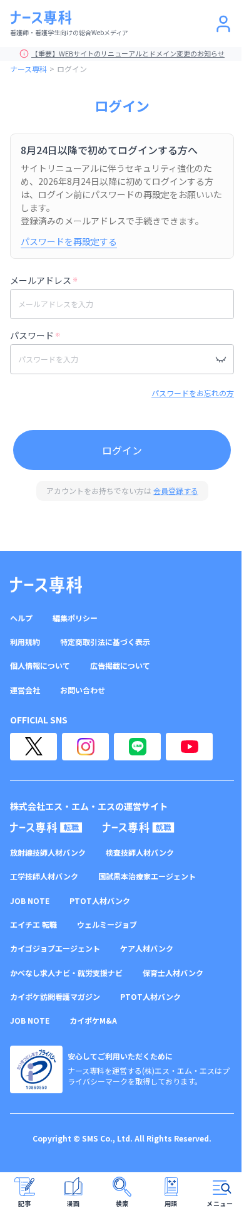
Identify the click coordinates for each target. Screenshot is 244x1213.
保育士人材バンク (173, 973)
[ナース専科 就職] (139, 827)
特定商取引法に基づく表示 (105, 642)
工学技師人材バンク (44, 876)
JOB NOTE (29, 900)
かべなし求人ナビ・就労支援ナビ (66, 973)
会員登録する (175, 490)
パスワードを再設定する (69, 241)
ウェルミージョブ (107, 924)
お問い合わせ (82, 690)
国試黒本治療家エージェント (147, 876)
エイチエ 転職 (33, 924)
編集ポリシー (75, 618)
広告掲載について (120, 665)
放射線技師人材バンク (48, 852)
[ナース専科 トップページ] (46, 585)
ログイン (122, 450)
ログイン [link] (72, 68)
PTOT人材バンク (99, 900)
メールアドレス (44, 280)
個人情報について (40, 665)
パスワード (35, 335)
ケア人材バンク (146, 948)
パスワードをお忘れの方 (192, 392)
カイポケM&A (93, 1020)
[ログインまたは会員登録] (223, 23)
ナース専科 (28, 68)
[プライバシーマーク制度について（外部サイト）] (36, 1069)
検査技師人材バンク (140, 852)
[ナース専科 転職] (46, 827)
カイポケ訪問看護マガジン (55, 996)
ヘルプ (21, 618)
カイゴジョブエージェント (55, 948)
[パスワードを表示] (220, 359)
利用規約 (25, 642)
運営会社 (25, 690)
